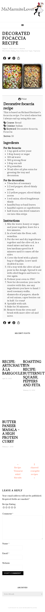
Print (24, 98)
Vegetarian (36, 51)
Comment (7, 513)
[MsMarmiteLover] (22, 18)
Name (5, 543)
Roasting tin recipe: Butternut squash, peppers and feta (34, 373)
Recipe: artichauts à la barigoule (13, 367)
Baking (13, 51)
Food (17, 51)
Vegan (30, 51)
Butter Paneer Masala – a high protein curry (11, 432)
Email (5, 553)
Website (6, 563)
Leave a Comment (19, 48)
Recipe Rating (8, 504)
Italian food (24, 51)
